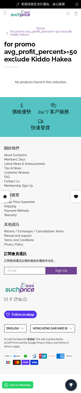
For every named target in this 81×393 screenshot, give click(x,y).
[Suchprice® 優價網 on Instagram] (15, 300)
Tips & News (12, 168)
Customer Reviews (16, 172)
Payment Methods (16, 210)
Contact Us (12, 181)
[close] (77, 4)
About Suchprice (15, 155)
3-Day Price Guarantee (19, 202)
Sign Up (61, 271)
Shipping (10, 206)
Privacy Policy (13, 244)
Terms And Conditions (19, 240)
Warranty (10, 215)
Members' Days (14, 159)
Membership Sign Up (18, 185)
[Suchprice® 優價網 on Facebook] (11, 300)
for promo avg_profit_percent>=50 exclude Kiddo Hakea (41, 33)
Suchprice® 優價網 (24, 339)
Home (40, 28)
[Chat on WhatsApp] (17, 385)
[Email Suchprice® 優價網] (6, 300)
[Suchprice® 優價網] (36, 13)
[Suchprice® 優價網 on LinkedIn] (20, 300)
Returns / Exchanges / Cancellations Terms (34, 231)
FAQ (7, 177)
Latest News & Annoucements (24, 163)
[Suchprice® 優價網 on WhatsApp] (25, 300)
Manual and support (18, 235)
